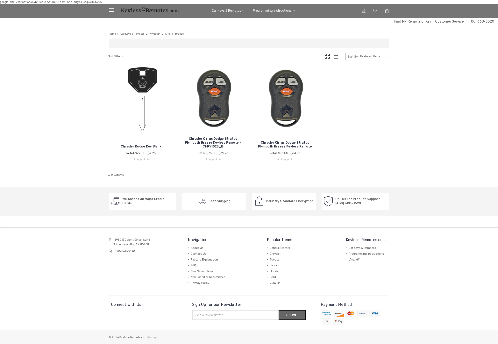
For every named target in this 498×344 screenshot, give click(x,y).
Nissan (274, 265)
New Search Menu (202, 271)
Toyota (274, 259)
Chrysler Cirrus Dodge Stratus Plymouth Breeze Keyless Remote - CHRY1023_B (213, 142)
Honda (274, 271)
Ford (273, 277)
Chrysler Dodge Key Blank (141, 146)
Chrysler (275, 253)
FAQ (193, 265)
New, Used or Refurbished (208, 277)
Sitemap (151, 337)
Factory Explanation (204, 259)
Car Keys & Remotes (226, 10)
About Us (197, 248)
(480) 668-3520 (481, 21)
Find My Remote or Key (412, 21)
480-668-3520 (125, 251)
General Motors (280, 248)
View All (275, 283)
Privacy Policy (200, 283)
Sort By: (353, 56)
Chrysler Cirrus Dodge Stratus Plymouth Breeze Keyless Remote (285, 144)
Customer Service (449, 21)
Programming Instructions (272, 10)
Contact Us (198, 253)
